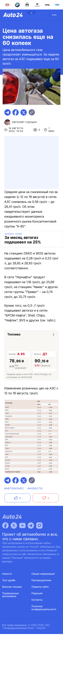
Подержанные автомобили (10, 595)
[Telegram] (31, 525)
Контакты (36, 599)
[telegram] (7, 112)
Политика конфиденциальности (43, 608)
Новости (7, 573)
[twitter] (23, 112)
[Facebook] (5, 525)
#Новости (34, 488)
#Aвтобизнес (14, 488)
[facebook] (15, 112)
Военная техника (12, 586)
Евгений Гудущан (24, 122)
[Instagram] (39, 525)
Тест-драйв (8, 580)
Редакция (37, 593)
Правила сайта (40, 586)
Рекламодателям (41, 580)
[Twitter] (14, 525)
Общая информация (43, 573)
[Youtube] (22, 525)
